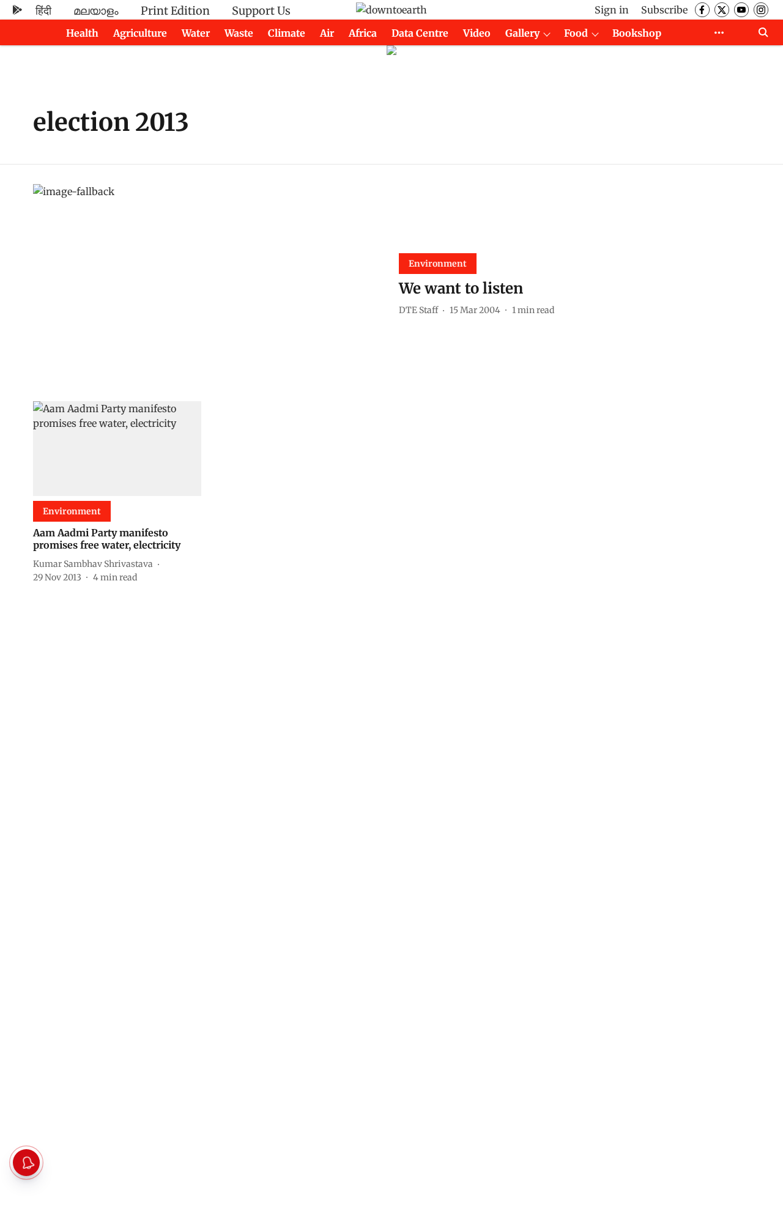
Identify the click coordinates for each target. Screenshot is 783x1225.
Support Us (261, 11)
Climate (286, 33)
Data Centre (420, 33)
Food (576, 33)
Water (196, 33)
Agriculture (140, 33)
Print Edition (175, 11)
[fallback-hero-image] (208, 283)
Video (477, 33)
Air (327, 33)
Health (82, 33)
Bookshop (636, 33)
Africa (363, 33)
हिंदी (43, 11)
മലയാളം (96, 11)
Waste (239, 33)
